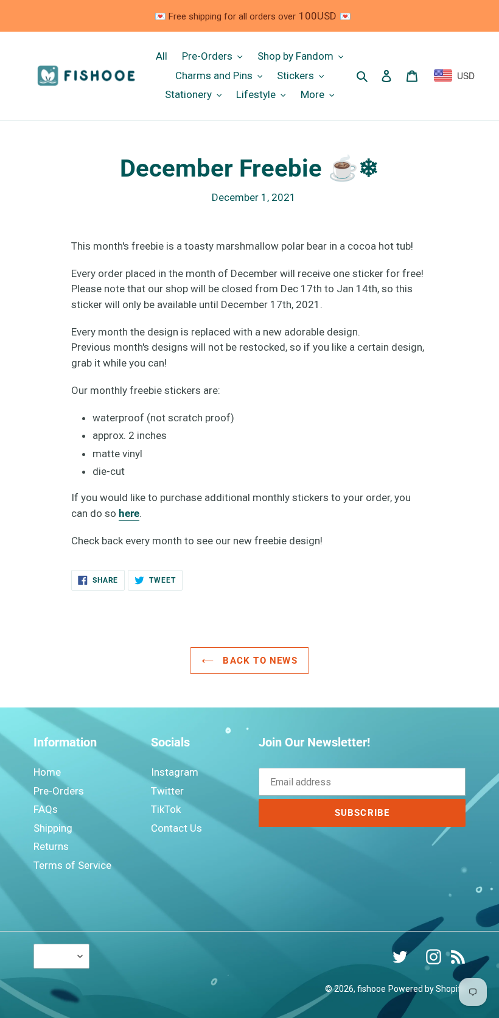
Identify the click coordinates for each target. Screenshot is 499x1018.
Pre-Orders (58, 791)
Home (47, 772)
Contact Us (176, 828)
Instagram (174, 772)
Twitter (167, 791)
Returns (51, 846)
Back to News (259, 660)
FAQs (45, 809)
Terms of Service (72, 865)
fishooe (371, 989)
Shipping (52, 828)
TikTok (166, 809)
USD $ (58, 956)
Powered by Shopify (427, 989)
